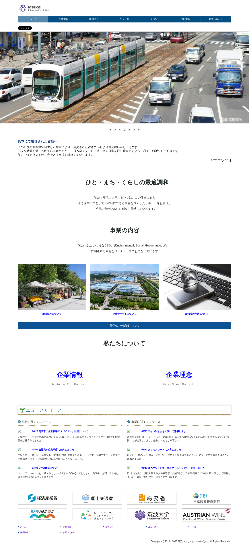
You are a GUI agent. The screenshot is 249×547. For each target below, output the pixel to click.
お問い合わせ (216, 19)
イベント (155, 19)
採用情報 (185, 19)
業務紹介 (94, 19)
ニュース (124, 19)
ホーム (33, 19)
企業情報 (63, 19)
